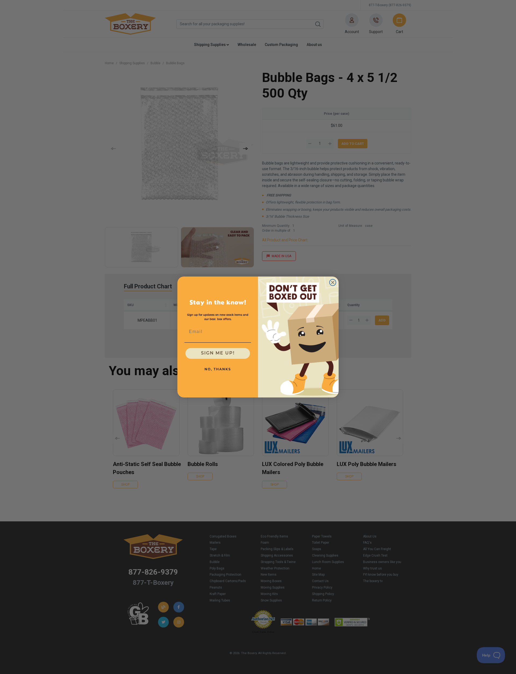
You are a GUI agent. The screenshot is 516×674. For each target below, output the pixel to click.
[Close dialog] (332, 282)
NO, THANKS (218, 369)
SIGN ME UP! (218, 353)
